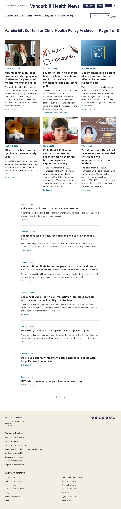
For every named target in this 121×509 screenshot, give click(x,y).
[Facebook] (96, 418)
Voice (29, 15)
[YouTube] (100, 418)
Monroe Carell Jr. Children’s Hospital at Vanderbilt (23, 449)
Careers (8, 500)
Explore (9, 15)
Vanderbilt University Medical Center (18, 445)
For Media (20, 15)
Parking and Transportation (72, 477)
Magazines (50, 15)
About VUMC (66, 500)
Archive (108, 6)
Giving (7, 493)
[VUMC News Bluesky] (114, 418)
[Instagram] (103, 418)
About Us (100, 6)
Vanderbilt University (69, 485)
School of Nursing (11, 485)
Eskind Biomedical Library (14, 489)
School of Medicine (69, 481)
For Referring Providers (13, 461)
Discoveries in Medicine (14, 457)
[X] (107, 418)
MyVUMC (38, 15)
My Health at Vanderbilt (14, 453)
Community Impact (67, 15)
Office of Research (69, 489)
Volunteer (65, 493)
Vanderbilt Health (11, 441)
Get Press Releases (89, 6)
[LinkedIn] (110, 418)
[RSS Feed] (92, 418)
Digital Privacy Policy (69, 496)
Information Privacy (12, 496)
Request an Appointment (14, 465)
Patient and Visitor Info (13, 481)
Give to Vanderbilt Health (14, 437)
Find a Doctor (10, 477)
